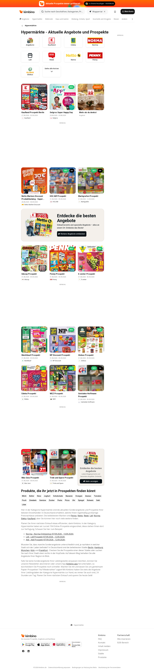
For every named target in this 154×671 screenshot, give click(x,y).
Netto (80, 515)
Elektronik (49, 19)
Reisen (116, 19)
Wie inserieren (123, 639)
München (25, 550)
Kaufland (31, 518)
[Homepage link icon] (71, 625)
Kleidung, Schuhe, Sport (80, 19)
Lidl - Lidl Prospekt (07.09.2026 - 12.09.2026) (45, 536)
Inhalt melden (104, 646)
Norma (97, 515)
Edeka (23, 518)
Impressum (103, 650)
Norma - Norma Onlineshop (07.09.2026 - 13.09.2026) (49, 534)
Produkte (102, 657)
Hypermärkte (37, 19)
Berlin (90, 547)
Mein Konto (129, 11)
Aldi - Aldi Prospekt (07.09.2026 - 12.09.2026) (45, 539)
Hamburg (98, 547)
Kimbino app (72, 563)
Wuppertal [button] (97, 11)
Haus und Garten (62, 19)
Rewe (86, 515)
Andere (124, 19)
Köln (33, 550)
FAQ (100, 639)
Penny (74, 515)
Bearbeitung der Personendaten (110, 667)
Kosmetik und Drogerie (102, 19)
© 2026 (40, 667)
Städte (101, 653)
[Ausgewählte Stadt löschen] (104, 11)
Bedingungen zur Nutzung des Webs (84, 667)
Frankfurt (43, 550)
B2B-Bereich (123, 642)
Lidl (91, 515)
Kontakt (101, 642)
